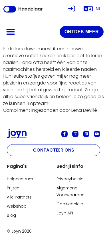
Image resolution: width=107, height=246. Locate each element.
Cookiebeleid (69, 204)
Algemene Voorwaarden (70, 191)
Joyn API (64, 213)
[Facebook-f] (64, 134)
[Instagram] (75, 134)
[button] (10, 32)
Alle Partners (19, 197)
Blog (11, 215)
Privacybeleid (70, 179)
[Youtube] (97, 134)
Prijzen (13, 188)
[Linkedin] (86, 134)
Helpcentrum (20, 179)
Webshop (17, 206)
